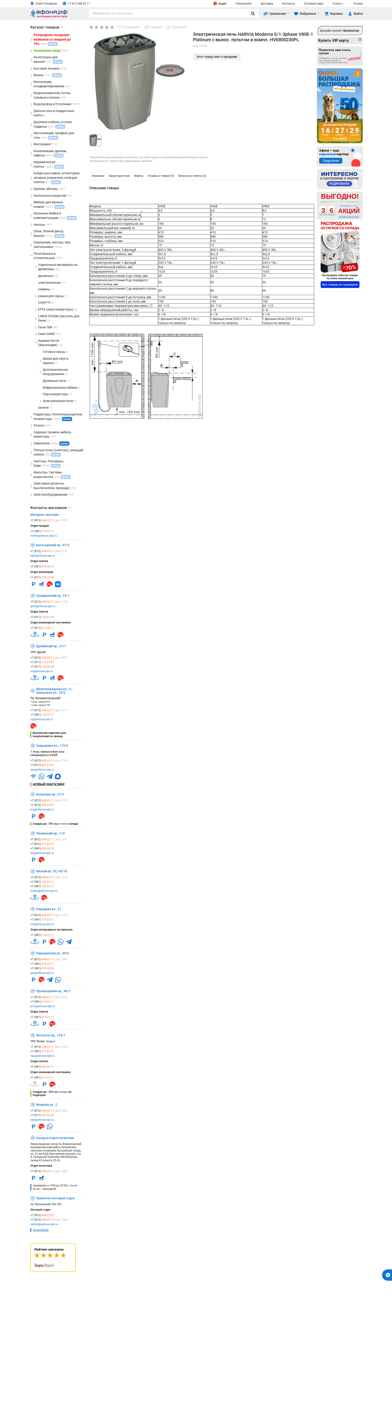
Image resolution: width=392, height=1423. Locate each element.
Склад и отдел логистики (55, 1138)
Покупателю (243, 3)
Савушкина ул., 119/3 (52, 745)
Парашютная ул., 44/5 (52, 953)
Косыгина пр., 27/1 (50, 794)
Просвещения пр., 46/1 (53, 991)
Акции (222, 3)
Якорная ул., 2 (46, 1104)
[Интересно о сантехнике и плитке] (340, 179)
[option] (97, 176)
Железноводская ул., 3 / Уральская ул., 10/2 (54, 690)
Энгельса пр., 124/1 (50, 1035)
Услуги (337, 3)
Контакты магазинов (50, 508)
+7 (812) (48, 520)
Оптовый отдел (313, 3)
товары (63, 1091)
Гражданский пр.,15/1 (52, 595)
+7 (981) (42, 531)
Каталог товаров (46, 27)
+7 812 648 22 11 (79, 3)
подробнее (41, 1230)
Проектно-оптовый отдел (55, 1198)
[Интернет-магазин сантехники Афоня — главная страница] (48, 16)
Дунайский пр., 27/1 (51, 646)
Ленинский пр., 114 (50, 833)
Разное (358, 3)
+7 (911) (42, 577)
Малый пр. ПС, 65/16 (51, 871)
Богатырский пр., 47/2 (52, 545)
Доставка (267, 3)
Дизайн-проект (339, 30)
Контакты (288, 3)
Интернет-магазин (44, 514)
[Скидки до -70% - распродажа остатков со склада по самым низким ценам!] (340, 255)
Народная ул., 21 (48, 909)
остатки (63, 823)
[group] (139, 81)
